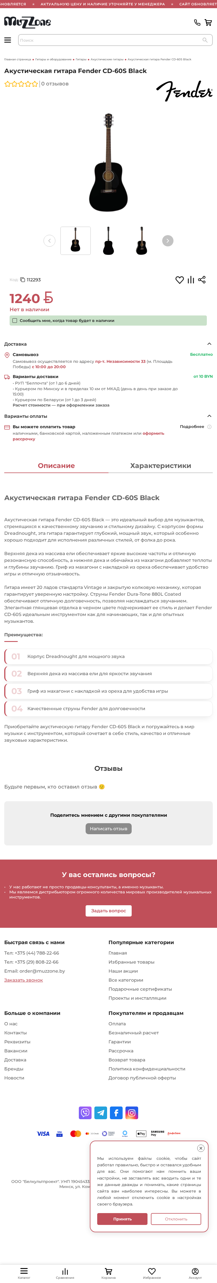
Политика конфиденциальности (146, 1069)
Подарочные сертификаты (140, 989)
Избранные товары (131, 962)
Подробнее (192, 426)
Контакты (15, 1032)
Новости (14, 1078)
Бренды (13, 1069)
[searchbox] (115, 40)
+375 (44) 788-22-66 (37, 953)
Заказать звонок (23, 980)
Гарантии (119, 1041)
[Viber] (85, 1113)
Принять (122, 1219)
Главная (117, 953)
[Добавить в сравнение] (191, 280)
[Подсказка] (210, 427)
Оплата (117, 1023)
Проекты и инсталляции (137, 998)
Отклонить (176, 1219)
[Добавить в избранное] (179, 280)
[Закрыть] (201, 1148)
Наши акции (123, 971)
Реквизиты (17, 1041)
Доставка (15, 1060)
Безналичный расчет (133, 1032)
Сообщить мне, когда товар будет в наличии (67, 321)
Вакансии (15, 1051)
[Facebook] (116, 1113)
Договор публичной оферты (142, 1078)
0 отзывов (55, 84)
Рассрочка (120, 1051)
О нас (11, 1023)
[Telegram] (100, 1113)
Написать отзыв (108, 828)
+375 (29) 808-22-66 (36, 962)
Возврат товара (126, 1060)
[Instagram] (131, 1113)
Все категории (125, 980)
